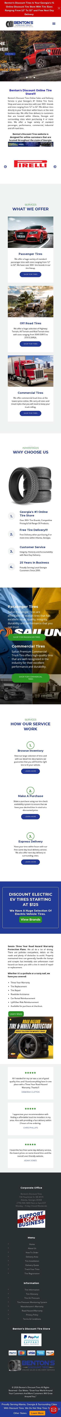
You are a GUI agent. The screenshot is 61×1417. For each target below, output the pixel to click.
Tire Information (32, 1289)
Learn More (16, 1013)
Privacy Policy (32, 1314)
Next (55, 166)
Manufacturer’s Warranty (32, 1306)
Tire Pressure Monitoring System (32, 1302)
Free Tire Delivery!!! (34, 530)
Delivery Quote (32, 1265)
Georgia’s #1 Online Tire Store (34, 513)
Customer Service (32, 547)
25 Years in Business (34, 562)
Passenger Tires (30, 254)
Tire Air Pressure (32, 1298)
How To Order (32, 1252)
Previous (5, 166)
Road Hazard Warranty (32, 1310)
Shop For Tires (10, 53)
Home (32, 1244)
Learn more (30, 771)
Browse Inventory (30, 750)
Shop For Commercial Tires (30, 678)
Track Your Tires (32, 1269)
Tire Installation (32, 1261)
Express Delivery (31, 841)
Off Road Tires (30, 323)
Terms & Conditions (32, 1319)
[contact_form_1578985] (54, 1410)
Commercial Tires (30, 392)
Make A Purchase (30, 796)
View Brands (30, 919)
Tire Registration (32, 1273)
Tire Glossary (32, 1294)
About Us (32, 1248)
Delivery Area (32, 1256)
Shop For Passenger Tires (26, 637)
